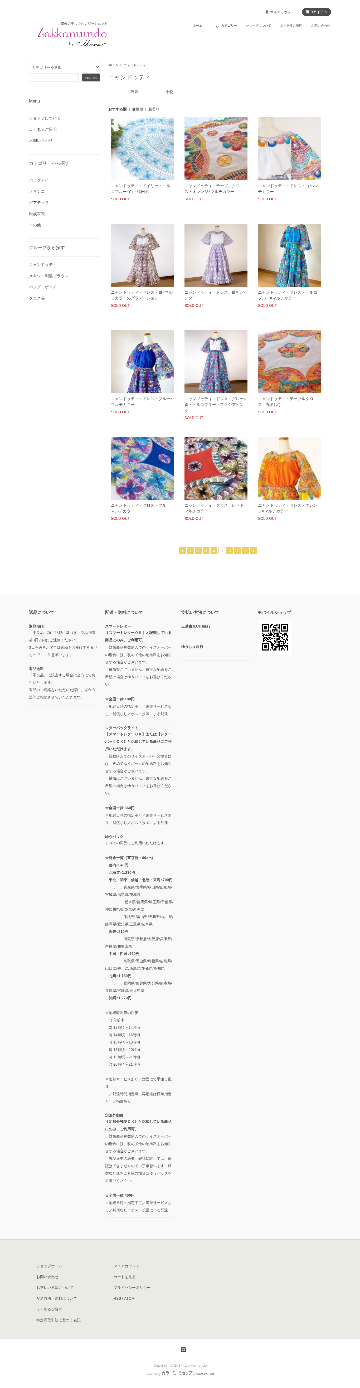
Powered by (153, 1374)
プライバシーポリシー (132, 1287)
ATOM (129, 1298)
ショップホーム (49, 1266)
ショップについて (258, 25)
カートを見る (125, 1277)
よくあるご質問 (291, 25)
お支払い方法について (54, 1287)
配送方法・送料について (56, 1298)
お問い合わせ (320, 25)
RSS (117, 1298)
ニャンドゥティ (135, 65)
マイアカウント (282, 12)
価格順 (137, 109)
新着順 (153, 109)
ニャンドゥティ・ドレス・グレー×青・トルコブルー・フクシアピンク (215, 404)
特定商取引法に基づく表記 (58, 1320)
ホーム (197, 25)
